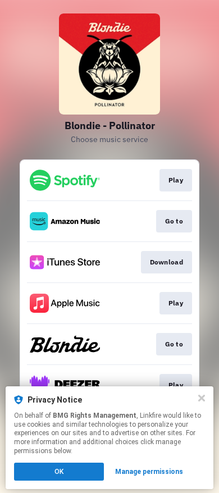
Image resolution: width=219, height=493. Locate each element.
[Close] (202, 398)
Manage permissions (149, 472)
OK (58, 472)
